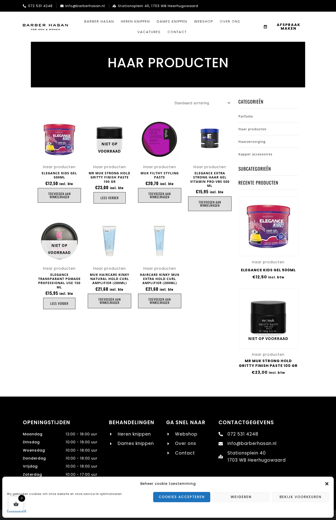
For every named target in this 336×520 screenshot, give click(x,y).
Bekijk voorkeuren (301, 496)
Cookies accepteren (182, 496)
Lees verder (110, 197)
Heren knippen (135, 21)
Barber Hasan (99, 21)
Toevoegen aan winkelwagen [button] (59, 195)
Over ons (230, 21)
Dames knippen (172, 21)
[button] (327, 483)
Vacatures (149, 31)
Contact (177, 31)
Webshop (203, 21)
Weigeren (241, 496)
